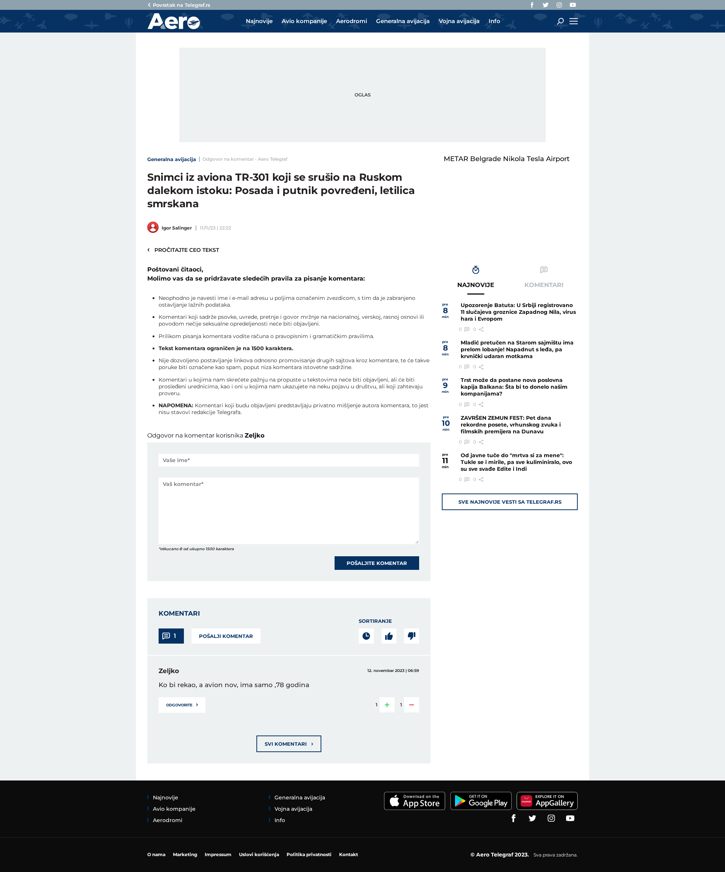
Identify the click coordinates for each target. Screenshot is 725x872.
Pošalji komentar (226, 636)
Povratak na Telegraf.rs (181, 5)
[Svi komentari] (366, 636)
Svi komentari (289, 743)
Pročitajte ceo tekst (183, 249)
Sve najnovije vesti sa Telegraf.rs (509, 502)
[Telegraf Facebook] (532, 5)
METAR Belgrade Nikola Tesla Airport (506, 159)
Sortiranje (375, 621)
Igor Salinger (177, 228)
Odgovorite (182, 704)
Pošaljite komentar (377, 563)
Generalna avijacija (171, 159)
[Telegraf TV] (573, 5)
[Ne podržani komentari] (411, 636)
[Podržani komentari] (388, 636)
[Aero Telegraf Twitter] (546, 5)
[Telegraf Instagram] (559, 5)
